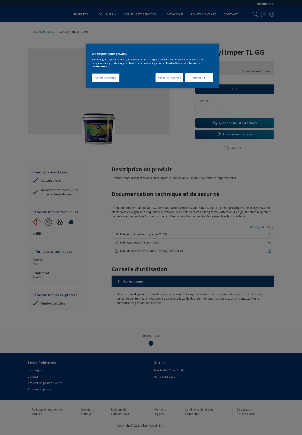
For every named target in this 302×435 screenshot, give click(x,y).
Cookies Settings (105, 77)
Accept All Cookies (169, 77)
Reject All (199, 77)
